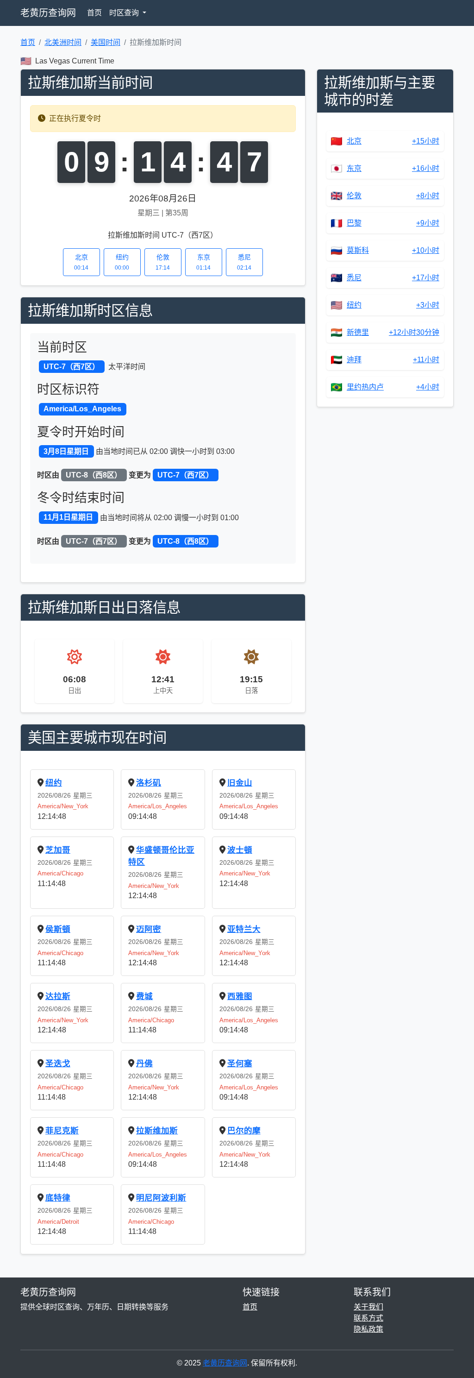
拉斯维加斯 (157, 1130)
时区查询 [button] (125, 13)
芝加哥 (57, 850)
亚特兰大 (244, 929)
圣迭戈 (57, 1063)
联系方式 (368, 1318)
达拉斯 (57, 996)
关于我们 (368, 1307)
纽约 (53, 782)
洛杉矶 (148, 782)
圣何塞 (239, 1063)
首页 (94, 13)
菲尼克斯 (62, 1130)
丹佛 (144, 1063)
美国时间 (105, 42)
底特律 (57, 1197)
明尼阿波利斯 (161, 1197)
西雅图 (239, 996)
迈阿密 (148, 929)
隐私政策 (368, 1329)
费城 (144, 996)
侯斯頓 (57, 929)
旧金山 (239, 782)
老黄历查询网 (48, 13)
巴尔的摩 (244, 1130)
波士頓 (239, 850)
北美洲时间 (62, 42)
